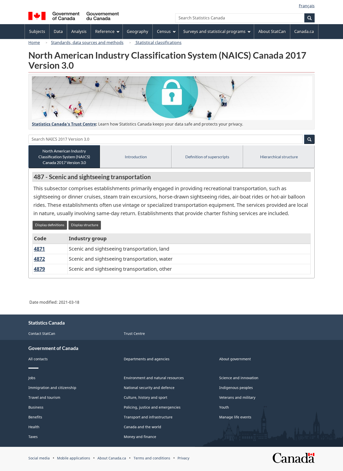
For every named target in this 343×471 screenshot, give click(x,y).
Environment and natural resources (154, 377)
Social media (39, 458)
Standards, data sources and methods (87, 42)
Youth (224, 407)
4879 (39, 268)
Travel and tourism (44, 397)
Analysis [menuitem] (79, 31)
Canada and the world (142, 426)
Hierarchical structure (279, 156)
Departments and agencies (146, 359)
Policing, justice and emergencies (152, 407)
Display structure (84, 225)
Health (33, 426)
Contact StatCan (41, 333)
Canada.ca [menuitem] (304, 31)
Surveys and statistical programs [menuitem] (214, 31)
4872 (39, 258)
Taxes (33, 436)
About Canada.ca (111, 458)
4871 (39, 248)
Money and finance (140, 436)
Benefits (35, 417)
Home (34, 42)
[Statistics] (172, 98)
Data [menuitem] (58, 31)
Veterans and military (237, 397)
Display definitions (49, 225)
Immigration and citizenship (52, 387)
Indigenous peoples (236, 387)
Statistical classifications (158, 42)
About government (235, 359)
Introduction (136, 156)
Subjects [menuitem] (37, 31)
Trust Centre (134, 333)
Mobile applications (73, 458)
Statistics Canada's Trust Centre (64, 124)
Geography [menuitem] (137, 31)
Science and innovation (238, 377)
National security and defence (149, 387)
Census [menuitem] (164, 31)
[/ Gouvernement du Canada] (73, 17)
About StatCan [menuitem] (272, 31)
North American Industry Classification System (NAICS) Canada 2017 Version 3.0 (64, 156)
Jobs (31, 377)
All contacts (38, 359)
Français (307, 6)
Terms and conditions (152, 458)
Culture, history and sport (145, 397)
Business (35, 407)
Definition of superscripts (207, 156)
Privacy (183, 458)
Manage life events (235, 417)
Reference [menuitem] (105, 31)
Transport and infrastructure (148, 417)
